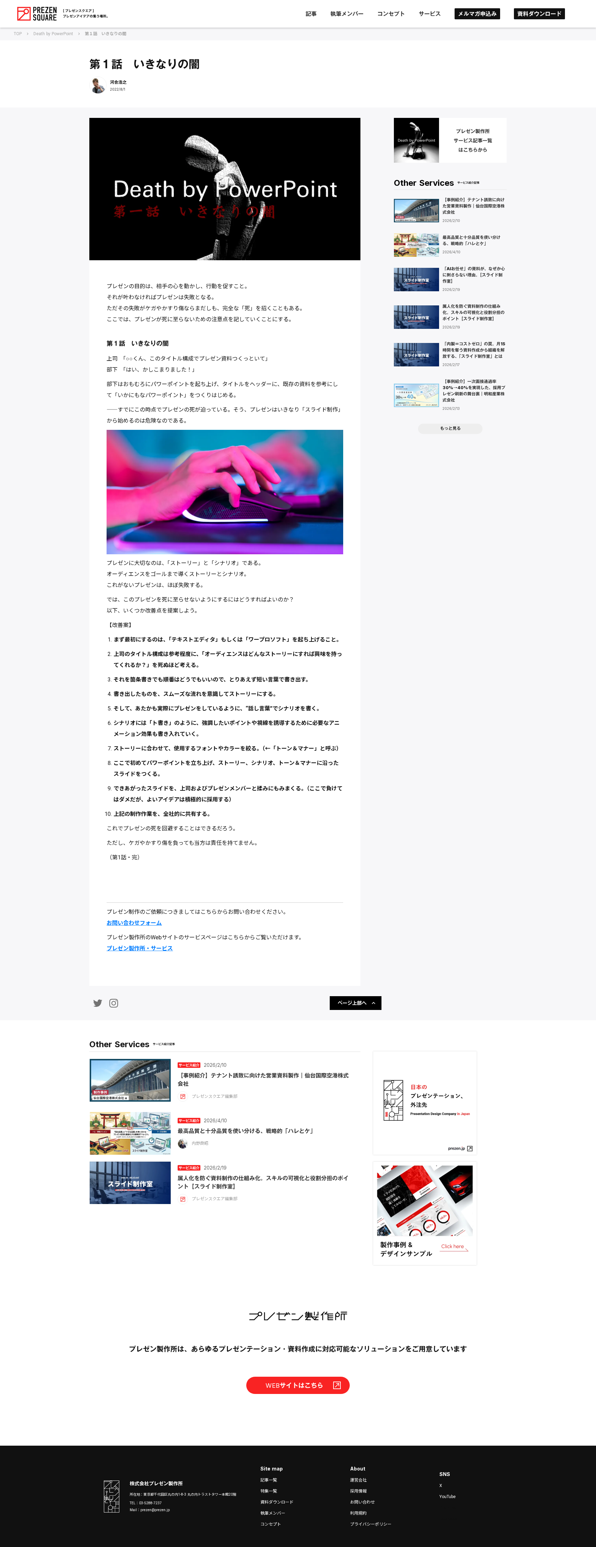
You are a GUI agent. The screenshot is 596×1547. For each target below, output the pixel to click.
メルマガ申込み (477, 13)
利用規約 (358, 1513)
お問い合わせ (362, 1502)
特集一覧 (268, 1491)
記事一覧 (268, 1480)
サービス (430, 13)
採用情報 (358, 1491)
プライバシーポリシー (370, 1524)
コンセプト (391, 13)
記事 (311, 13)
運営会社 (358, 1480)
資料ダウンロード (539, 13)
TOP (18, 33)
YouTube (447, 1497)
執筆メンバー (347, 13)
